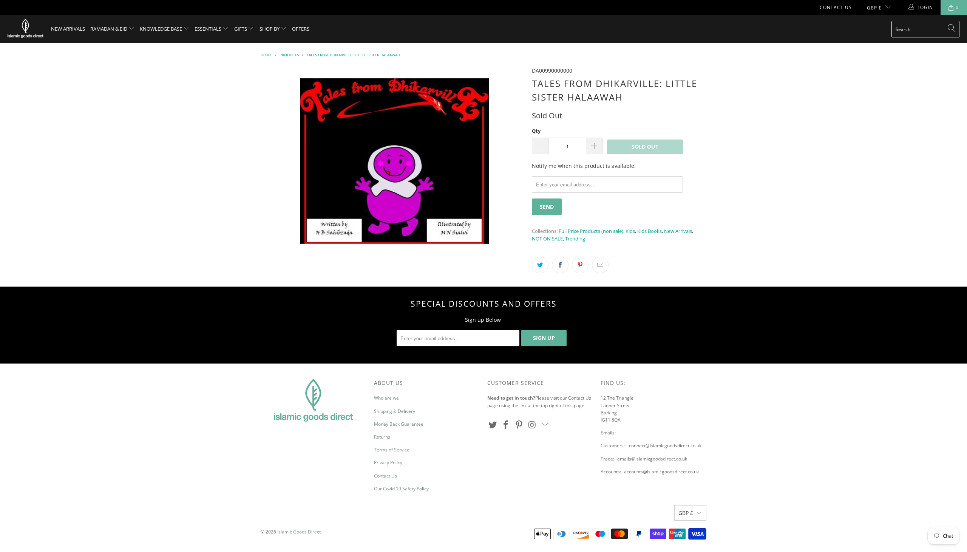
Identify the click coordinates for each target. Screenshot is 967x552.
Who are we (386, 398)
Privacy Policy (388, 462)
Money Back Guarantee (398, 424)
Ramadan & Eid (109, 28)
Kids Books (649, 231)
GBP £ (874, 8)
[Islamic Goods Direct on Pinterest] (519, 425)
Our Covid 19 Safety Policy (401, 488)
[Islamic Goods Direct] (25, 29)
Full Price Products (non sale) (591, 231)
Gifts (241, 28)
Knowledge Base (161, 28)
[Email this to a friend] (600, 265)
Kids (630, 231)
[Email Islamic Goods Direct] (545, 425)
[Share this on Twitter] (540, 265)
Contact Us (836, 7)
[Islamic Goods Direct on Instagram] (532, 425)
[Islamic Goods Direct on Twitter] (493, 425)
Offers (300, 28)
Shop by (270, 28)
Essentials (208, 28)
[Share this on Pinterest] (580, 265)
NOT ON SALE (547, 239)
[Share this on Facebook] (560, 265)
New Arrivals (68, 28)
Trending (575, 239)
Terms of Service (391, 450)
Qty (536, 130)
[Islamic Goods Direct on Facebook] (506, 425)
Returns (382, 437)
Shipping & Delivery (394, 411)
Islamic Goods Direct (299, 532)
